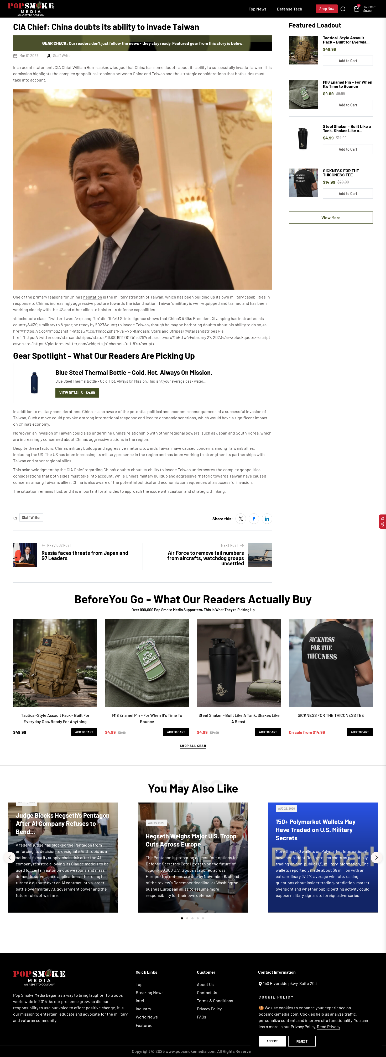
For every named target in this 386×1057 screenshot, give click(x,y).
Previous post (59, 545)
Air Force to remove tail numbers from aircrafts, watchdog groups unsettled (205, 558)
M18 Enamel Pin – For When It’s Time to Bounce (347, 84)
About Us (205, 984)
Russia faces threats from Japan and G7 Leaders (84, 555)
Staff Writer (62, 55)
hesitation (92, 296)
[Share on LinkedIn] (267, 518)
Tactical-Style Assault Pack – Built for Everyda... (346, 40)
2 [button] (187, 918)
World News (147, 1016)
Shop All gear (193, 745)
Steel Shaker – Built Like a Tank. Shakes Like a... (347, 128)
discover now (193, 933)
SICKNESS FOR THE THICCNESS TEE (341, 173)
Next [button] (376, 857)
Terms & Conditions (215, 1000)
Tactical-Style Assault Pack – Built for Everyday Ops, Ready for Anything (55, 718)
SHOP (382, 522)
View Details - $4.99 (77, 393)
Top (139, 984)
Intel (140, 1000)
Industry (143, 1008)
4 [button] (198, 918)
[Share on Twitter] (241, 518)
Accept (272, 1041)
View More (331, 217)
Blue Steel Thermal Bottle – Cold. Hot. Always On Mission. (133, 372)
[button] (344, 9)
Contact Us (207, 992)
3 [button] (192, 918)
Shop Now (326, 9)
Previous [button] (9, 857)
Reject (301, 1041)
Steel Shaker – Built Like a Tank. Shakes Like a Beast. (239, 718)
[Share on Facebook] (254, 518)
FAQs (201, 1016)
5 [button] (203, 918)
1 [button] (182, 918)
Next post (229, 545)
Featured (144, 1025)
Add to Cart (348, 60)
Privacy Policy (209, 1008)
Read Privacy (328, 1026)
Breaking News (150, 992)
